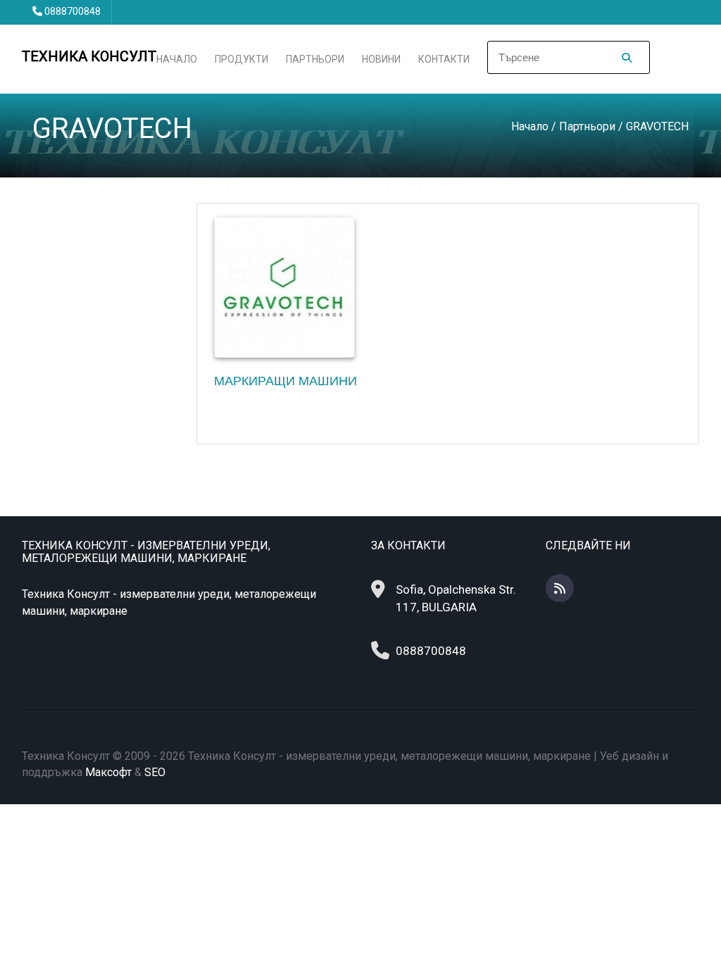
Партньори (315, 59)
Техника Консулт (89, 56)
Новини (381, 59)
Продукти (241, 59)
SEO (154, 772)
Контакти (444, 59)
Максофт (108, 772)
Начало (176, 59)
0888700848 (72, 11)
